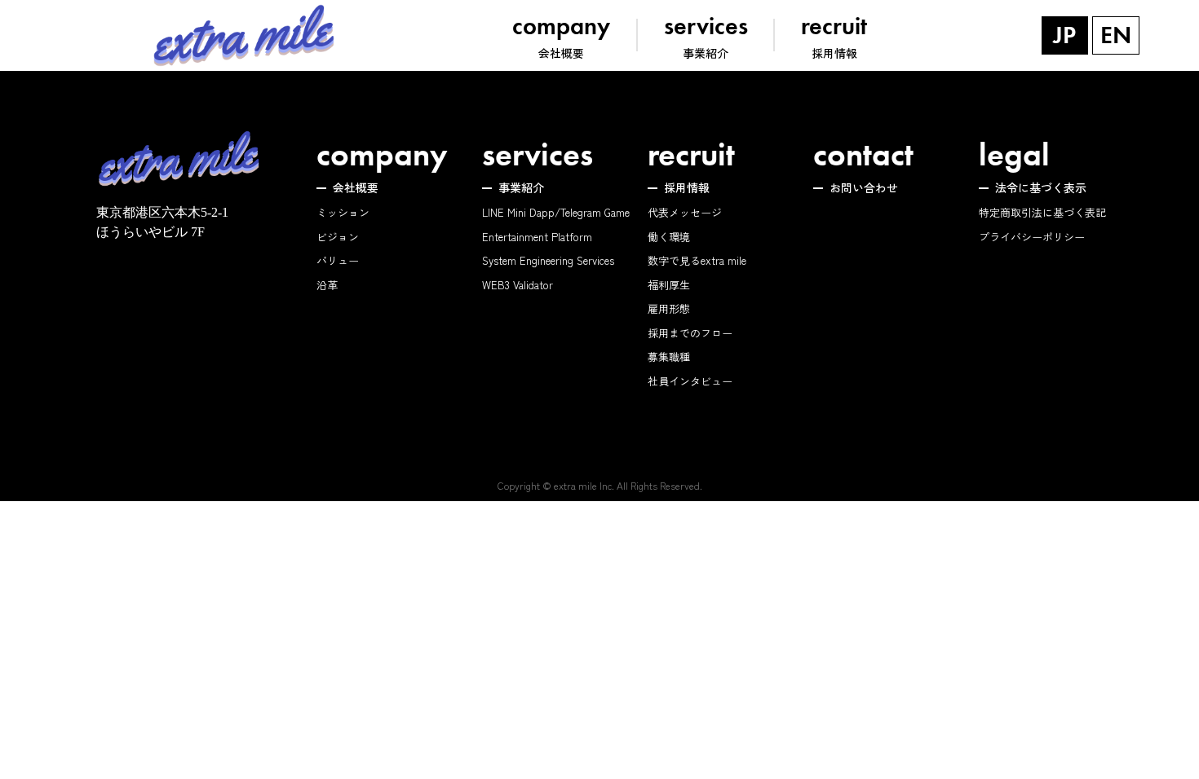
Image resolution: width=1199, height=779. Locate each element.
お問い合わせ (864, 187)
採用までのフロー (690, 333)
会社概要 (355, 187)
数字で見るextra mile (697, 260)
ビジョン (337, 236)
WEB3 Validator (517, 285)
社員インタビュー (690, 381)
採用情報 (687, 187)
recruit (691, 154)
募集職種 (669, 356)
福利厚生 (669, 285)
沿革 (327, 285)
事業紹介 (521, 187)
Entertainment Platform (537, 236)
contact (863, 154)
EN (1115, 35)
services (537, 154)
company (382, 154)
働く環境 (669, 236)
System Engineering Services (548, 260)
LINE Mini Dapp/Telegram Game (556, 212)
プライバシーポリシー (1032, 236)
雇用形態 (669, 308)
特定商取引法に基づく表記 (1042, 212)
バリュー (337, 260)
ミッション (342, 212)
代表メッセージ (685, 212)
